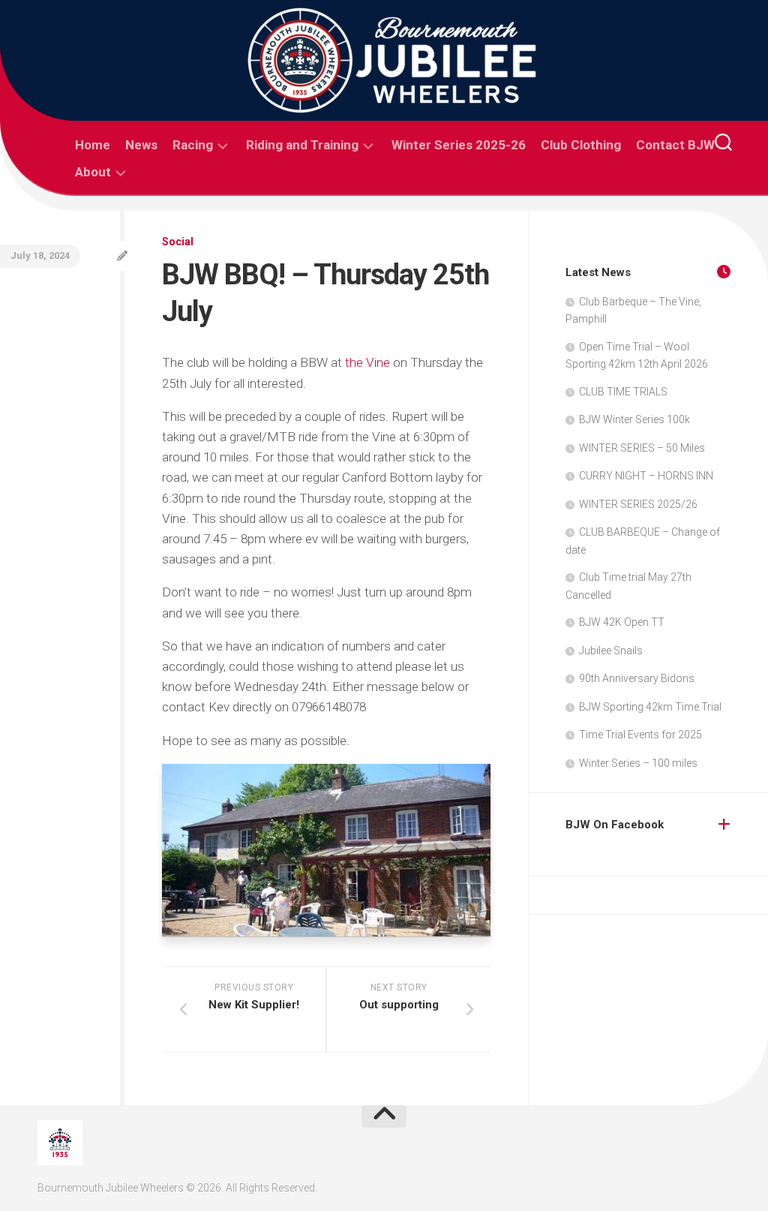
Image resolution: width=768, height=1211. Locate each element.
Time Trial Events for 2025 (640, 735)
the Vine (367, 362)
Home (92, 144)
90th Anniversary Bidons (636, 678)
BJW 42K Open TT (621, 622)
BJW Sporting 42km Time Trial (650, 707)
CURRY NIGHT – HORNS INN (646, 476)
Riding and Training (302, 144)
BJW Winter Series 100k (634, 419)
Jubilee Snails (611, 651)
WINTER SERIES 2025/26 (638, 504)
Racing (192, 144)
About (93, 171)
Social (178, 242)
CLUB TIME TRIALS (623, 392)
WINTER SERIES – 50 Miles (642, 448)
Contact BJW (675, 144)
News (141, 144)
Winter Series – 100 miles (638, 763)
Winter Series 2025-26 (459, 144)
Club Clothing (581, 144)
